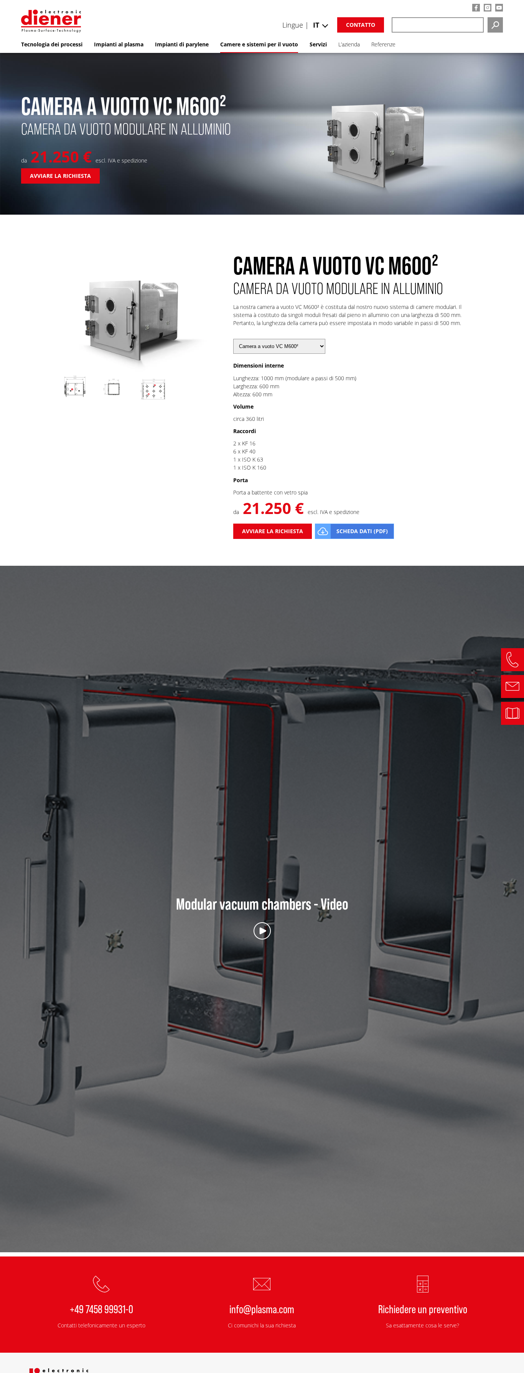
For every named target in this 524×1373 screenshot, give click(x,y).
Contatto (360, 24)
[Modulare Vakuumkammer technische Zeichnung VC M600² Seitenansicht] (75, 402)
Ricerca (495, 25)
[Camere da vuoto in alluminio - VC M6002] (133, 369)
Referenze (383, 44)
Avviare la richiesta (60, 175)
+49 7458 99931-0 (101, 1309)
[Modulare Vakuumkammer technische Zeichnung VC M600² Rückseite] (153, 402)
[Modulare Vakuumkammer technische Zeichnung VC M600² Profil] (114, 402)
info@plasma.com (261, 1309)
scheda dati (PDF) (362, 531)
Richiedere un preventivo (422, 1309)
